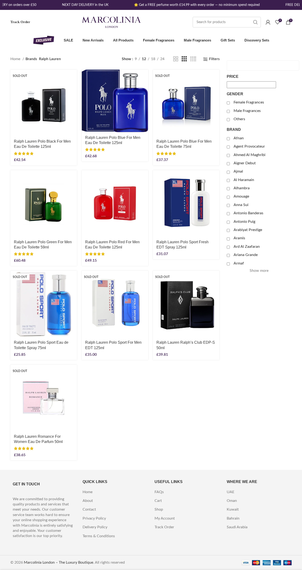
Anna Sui (241, 205)
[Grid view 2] (175, 59)
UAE (230, 492)
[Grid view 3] (184, 59)
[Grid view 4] (193, 59)
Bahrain (233, 518)
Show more (259, 271)
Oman (232, 501)
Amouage (241, 196)
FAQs (159, 492)
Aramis (239, 238)
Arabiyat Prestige (248, 230)
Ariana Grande (246, 255)
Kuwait (233, 509)
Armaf (239, 263)
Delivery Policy (95, 527)
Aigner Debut (245, 163)
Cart (158, 501)
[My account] (268, 22)
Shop (159, 509)
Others (239, 119)
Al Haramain (244, 180)
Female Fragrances (249, 102)
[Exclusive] (43, 40)
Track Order (20, 22)
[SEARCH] (255, 22)
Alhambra (242, 188)
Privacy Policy (94, 518)
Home (15, 59)
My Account (165, 518)
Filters (214, 59)
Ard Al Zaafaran (247, 246)
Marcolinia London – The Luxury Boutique (58, 562)
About (88, 501)
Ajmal (238, 171)
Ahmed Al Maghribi (249, 155)
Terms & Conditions (99, 536)
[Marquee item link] (83, 5)
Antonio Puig (244, 221)
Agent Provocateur (249, 146)
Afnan (239, 138)
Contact (89, 509)
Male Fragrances (247, 111)
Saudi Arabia (237, 527)
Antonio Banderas (248, 213)
